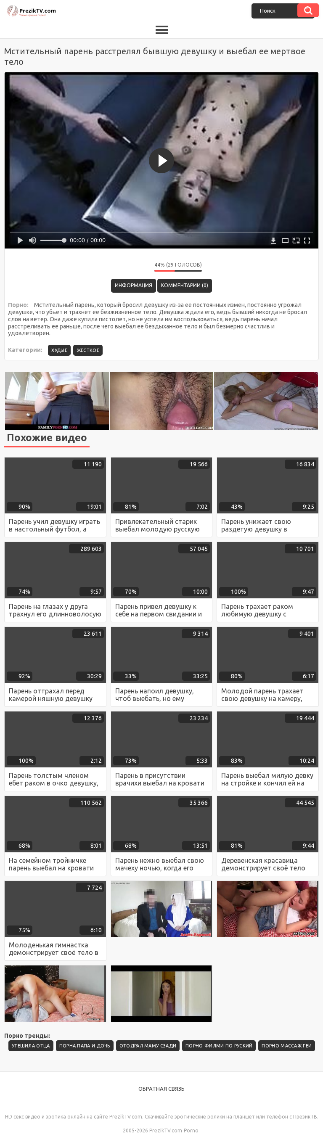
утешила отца (31, 1045)
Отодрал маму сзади (147, 1045)
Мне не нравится (141, 267)
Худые (59, 350)
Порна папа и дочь (84, 1045)
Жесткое (88, 350)
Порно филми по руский (218, 1045)
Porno (191, 1130)
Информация (133, 285)
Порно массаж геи (287, 1045)
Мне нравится (122, 267)
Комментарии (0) (184, 285)
